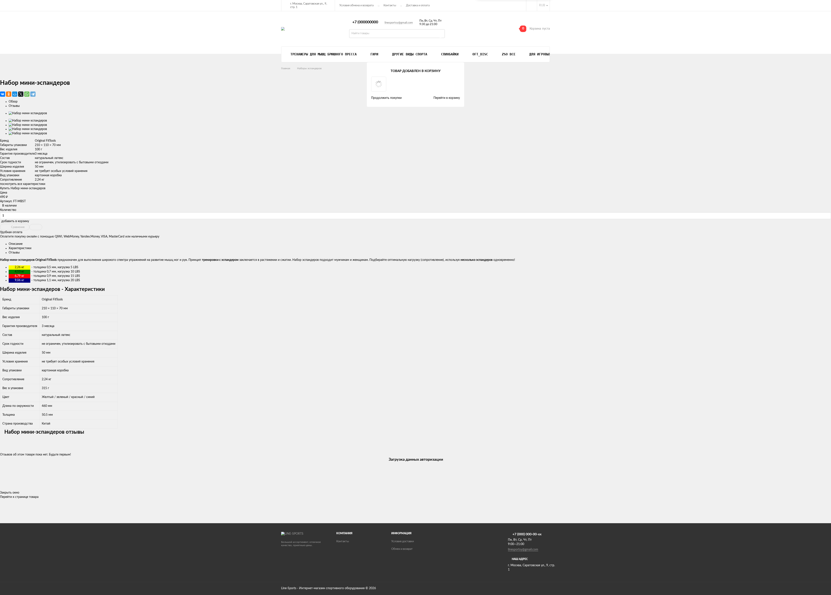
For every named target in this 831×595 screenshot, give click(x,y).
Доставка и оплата (418, 5)
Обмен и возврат (402, 549)
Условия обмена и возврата (356, 5)
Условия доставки (402, 541)
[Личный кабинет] (531, 5)
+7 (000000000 (365, 22)
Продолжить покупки (386, 97)
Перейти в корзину (446, 97)
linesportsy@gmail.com (399, 22)
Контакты (389, 5)
